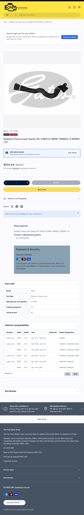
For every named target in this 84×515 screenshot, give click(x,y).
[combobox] (42, 15)
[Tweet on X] (12, 206)
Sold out (56, 183)
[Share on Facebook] (16, 206)
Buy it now (42, 190)
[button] (74, 7)
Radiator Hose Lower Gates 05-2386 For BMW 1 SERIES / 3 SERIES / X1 (30, 22)
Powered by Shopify (27, 510)
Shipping (16, 168)
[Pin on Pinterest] (21, 206)
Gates (6, 131)
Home (5, 22)
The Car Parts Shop (15, 510)
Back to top (42, 419)
